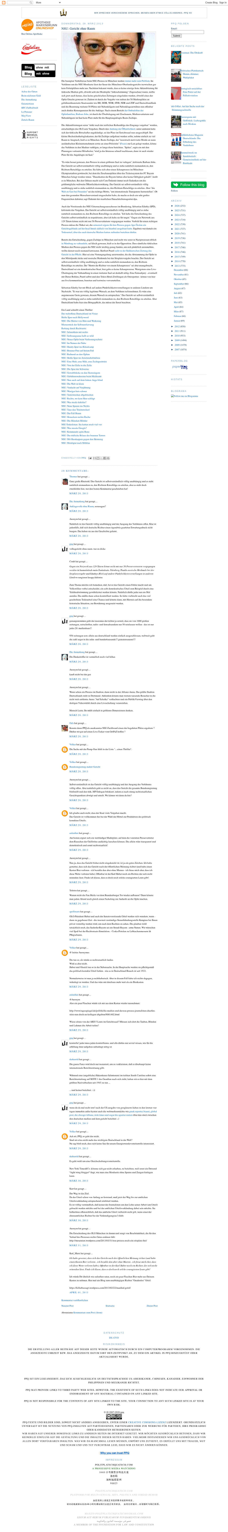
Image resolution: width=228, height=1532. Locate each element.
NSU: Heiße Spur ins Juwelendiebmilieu (80, 357)
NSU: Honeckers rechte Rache (75, 417)
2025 (177, 210)
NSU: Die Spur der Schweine (75, 369)
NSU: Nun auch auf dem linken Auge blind (82, 380)
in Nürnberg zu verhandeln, (74, 243)
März (176, 311)
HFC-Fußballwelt (29, 107)
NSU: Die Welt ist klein (72, 383)
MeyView (26, 115)
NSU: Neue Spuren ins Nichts (75, 406)
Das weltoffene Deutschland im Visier (79, 313)
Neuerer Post (67, 1305)
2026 (177, 205)
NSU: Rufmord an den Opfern (75, 354)
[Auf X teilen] (101, 458)
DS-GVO (114, 1337)
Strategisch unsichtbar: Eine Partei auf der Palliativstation (191, 92)
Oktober (178, 279)
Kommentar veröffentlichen (74, 1300)
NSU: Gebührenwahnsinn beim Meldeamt (81, 376)
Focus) (124, 143)
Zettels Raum (27, 119)
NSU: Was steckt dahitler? (73, 402)
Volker (72, 744)
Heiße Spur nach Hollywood (75, 317)
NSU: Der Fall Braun (71, 413)
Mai (176, 302)
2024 (177, 215)
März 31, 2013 (78, 1245)
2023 (177, 219)
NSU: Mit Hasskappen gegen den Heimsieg (82, 439)
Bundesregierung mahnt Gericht (84, 766)
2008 (177, 344)
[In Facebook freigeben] (105, 458)
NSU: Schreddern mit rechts (74, 332)
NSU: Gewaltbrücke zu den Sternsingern (80, 372)
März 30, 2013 (78, 1180)
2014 (177, 261)
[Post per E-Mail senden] (90, 458)
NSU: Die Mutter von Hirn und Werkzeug (81, 320)
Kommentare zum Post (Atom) (87, 1312)
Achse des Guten (29, 91)
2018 (177, 242)
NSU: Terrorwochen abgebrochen (77, 394)
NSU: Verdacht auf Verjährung (75, 387)
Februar (178, 316)
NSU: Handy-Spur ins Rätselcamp (77, 346)
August (177, 288)
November (179, 274)
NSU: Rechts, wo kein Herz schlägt (78, 398)
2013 (177, 265)
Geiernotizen (27, 103)
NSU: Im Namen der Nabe (73, 343)
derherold (74, 1059)
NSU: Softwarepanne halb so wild (77, 335)
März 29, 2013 (78, 849)
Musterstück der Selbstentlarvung (77, 324)
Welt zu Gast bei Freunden (74, 191)
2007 (177, 349)
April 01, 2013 (78, 1292)
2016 (177, 251)
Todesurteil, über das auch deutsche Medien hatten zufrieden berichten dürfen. (99, 232)
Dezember (179, 269)
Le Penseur (26, 111)
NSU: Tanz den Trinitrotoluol (75, 409)
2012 (177, 326)
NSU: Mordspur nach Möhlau (75, 442)
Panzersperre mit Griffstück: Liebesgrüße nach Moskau (193, 120)
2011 (177, 331)
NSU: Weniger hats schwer (74, 391)
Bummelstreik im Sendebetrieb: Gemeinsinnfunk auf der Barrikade (193, 158)
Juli (176, 293)
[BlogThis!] (98, 458)
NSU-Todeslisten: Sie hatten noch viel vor (81, 424)
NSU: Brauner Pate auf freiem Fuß (77, 350)
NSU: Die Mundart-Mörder (74, 420)
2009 (177, 340)
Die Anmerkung (29, 99)
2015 (177, 256)
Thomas (73, 476)
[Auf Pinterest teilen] (108, 458)
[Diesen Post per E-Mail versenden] (94, 458)
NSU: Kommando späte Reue (75, 431)
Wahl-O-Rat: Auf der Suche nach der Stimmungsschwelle (186, 108)
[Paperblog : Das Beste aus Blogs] (180, 369)
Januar (177, 320)
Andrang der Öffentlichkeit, (122, 128)
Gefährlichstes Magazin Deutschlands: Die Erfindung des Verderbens (191, 140)
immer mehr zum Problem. (137, 80)
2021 (177, 228)
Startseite (110, 1305)
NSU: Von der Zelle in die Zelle (76, 365)
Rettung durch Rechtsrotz (73, 328)
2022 (177, 224)
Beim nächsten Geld (31, 95)
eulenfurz (74, 833)
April (176, 306)
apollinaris (74, 911)
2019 (177, 238)
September (179, 283)
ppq (71, 544)
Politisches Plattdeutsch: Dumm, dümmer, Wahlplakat (192, 74)
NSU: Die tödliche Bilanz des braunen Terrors (83, 435)
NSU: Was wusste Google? (74, 428)
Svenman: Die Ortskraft (191, 52)
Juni (176, 297)
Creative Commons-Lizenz (147, 1422)
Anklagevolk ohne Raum (81, 506)
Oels (71, 723)
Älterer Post (152, 1305)
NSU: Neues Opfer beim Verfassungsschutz (81, 339)
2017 (177, 247)
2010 (177, 335)
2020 (177, 233)
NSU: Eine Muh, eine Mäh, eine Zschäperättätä (84, 361)
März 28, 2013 (78, 493)
